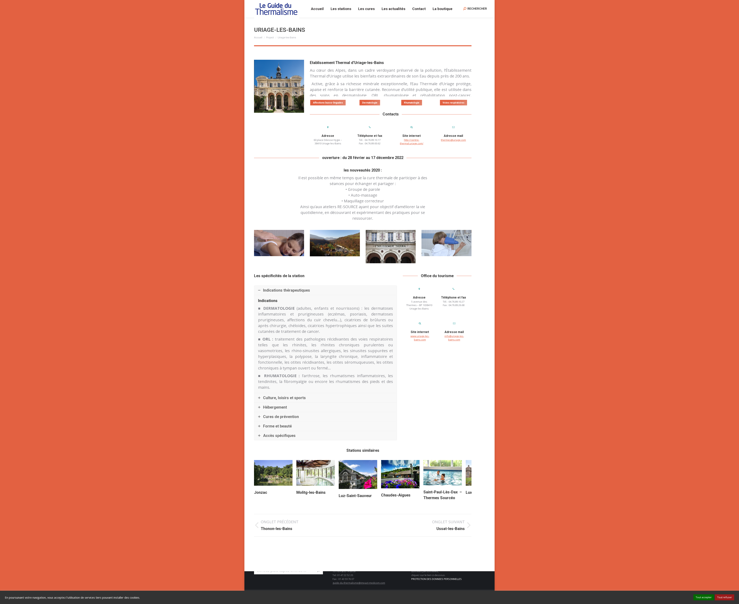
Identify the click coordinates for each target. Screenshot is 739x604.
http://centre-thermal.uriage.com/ (411, 141)
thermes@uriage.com (453, 140)
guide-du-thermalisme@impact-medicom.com (359, 583)
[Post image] (273, 473)
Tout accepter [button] (704, 597)
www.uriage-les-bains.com (419, 337)
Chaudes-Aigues (353, 495)
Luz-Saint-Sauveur (312, 495)
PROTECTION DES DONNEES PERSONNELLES (436, 579)
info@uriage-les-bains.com (454, 337)
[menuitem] (317, 8)
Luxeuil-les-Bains (438, 492)
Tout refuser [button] (724, 597)
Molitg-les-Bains (268, 492)
